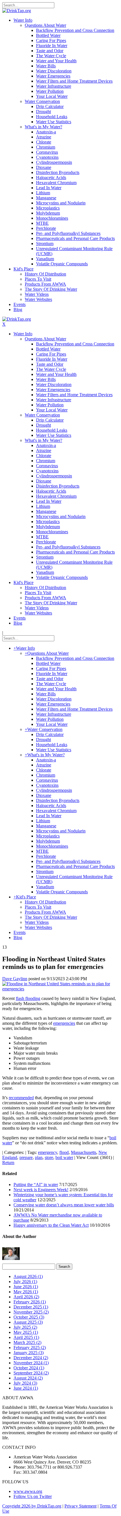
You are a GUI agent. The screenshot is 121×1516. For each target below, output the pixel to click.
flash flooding (28, 998)
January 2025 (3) (29, 1352)
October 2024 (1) (29, 1367)
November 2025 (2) (31, 1312)
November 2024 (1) (31, 1362)
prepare (26, 1157)
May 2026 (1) (26, 1291)
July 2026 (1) (25, 1281)
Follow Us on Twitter (33, 1496)
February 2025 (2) (30, 1347)
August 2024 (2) (28, 1378)
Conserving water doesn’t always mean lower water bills (64, 1204)
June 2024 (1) (26, 1388)
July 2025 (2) (25, 1327)
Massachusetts (83, 1152)
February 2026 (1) (30, 1301)
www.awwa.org (28, 1491)
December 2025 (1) (31, 1307)
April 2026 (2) (26, 1296)
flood (64, 1152)
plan (38, 1157)
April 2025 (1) (26, 1337)
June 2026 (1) (26, 1286)
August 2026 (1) (28, 1276)
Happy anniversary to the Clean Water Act (51, 1225)
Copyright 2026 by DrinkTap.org (31, 1506)
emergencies (64, 1023)
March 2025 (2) (27, 1342)
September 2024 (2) (31, 1372)
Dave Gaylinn (14, 978)
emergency (47, 1152)
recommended (21, 1097)
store (49, 1157)
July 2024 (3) (25, 1383)
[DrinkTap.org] (16, 10)
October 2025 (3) (29, 1317)
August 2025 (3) (28, 1322)
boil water (64, 1157)
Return (8, 1162)
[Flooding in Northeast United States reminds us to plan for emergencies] (60, 988)
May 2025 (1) (26, 1332)
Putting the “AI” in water (36, 1184)
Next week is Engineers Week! (41, 1189)
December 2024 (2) (31, 1357)
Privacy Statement (80, 1506)
